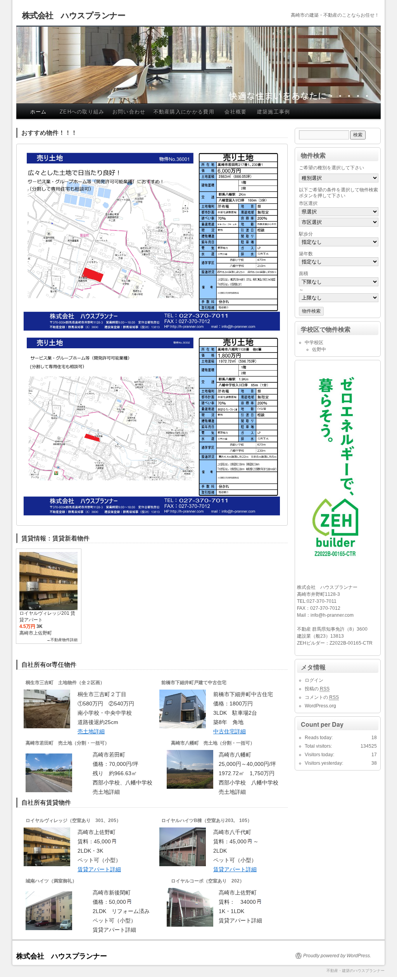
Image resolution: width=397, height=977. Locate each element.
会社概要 (235, 111)
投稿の (317, 688)
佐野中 (319, 349)
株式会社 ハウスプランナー (73, 15)
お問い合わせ (129, 111)
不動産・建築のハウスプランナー (355, 970)
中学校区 (314, 342)
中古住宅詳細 (229, 731)
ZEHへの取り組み (82, 111)
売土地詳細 (91, 731)
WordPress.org (320, 706)
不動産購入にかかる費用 (184, 111)
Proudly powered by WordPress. (337, 955)
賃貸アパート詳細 (99, 869)
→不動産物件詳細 (62, 640)
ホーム (38, 111)
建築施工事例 (273, 111)
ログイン (314, 680)
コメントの (322, 697)
